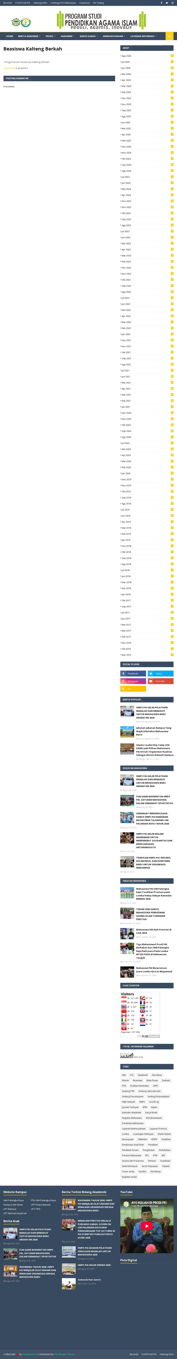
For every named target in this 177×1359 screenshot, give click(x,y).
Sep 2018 (147, 558)
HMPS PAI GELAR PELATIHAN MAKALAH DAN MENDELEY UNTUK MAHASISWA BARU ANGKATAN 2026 (152, 712)
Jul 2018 (147, 570)
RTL (147, 1155)
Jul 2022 (147, 297)
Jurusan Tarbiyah (130, 1107)
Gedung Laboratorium (150, 1091)
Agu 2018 (147, 564)
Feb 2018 (147, 588)
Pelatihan (166, 1139)
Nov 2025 (147, 104)
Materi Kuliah (164, 1134)
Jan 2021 (147, 406)
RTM (155, 1155)
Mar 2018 (147, 582)
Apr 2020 (147, 455)
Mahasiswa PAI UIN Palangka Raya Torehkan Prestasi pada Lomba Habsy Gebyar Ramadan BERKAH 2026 (154, 894)
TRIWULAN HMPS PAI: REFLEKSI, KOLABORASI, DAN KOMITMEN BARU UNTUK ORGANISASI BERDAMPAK (153, 862)
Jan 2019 (147, 539)
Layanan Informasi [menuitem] (142, 36)
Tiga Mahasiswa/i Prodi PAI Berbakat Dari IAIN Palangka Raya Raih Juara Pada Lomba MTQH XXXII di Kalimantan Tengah (152, 951)
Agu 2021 (147, 364)
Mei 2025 (147, 128)
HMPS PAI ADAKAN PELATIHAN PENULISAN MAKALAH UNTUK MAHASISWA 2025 (95, 1251)
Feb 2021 (147, 400)
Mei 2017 (147, 624)
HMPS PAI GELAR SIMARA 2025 (94, 1265)
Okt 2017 (147, 600)
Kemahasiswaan (154, 1117)
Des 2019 (147, 479)
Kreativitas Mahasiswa (132, 1123)
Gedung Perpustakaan (158, 1096)
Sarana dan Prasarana (133, 1160)
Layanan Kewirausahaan (134, 1128)
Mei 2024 (147, 189)
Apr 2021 (147, 388)
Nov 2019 (147, 485)
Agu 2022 (147, 291)
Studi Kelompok (129, 1166)
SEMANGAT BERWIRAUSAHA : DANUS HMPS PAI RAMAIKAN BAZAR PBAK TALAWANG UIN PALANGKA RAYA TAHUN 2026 (152, 818)
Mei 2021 (147, 382)
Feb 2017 (147, 636)
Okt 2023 (147, 213)
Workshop (156, 1171)
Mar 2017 (147, 630)
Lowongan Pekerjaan (143, 1134)
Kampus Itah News (13, 1204)
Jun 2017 (147, 618)
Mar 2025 (147, 140)
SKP (163, 1155)
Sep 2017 (147, 606)
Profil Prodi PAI (22, 2)
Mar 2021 (147, 394)
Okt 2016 (147, 648)
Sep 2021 (147, 358)
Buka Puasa (152, 1080)
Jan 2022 (147, 334)
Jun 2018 (147, 576)
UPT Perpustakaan (41, 1204)
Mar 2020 (147, 461)
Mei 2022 (147, 310)
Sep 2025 (147, 110)
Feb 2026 (147, 92)
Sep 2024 (147, 164)
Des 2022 (147, 267)
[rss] (133, 689)
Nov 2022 (147, 273)
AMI (124, 1075)
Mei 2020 (147, 449)
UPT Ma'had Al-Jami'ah (15, 1213)
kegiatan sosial (129, 1176)
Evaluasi (166, 1080)
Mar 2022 (147, 322)
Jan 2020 (147, 473)
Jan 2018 (147, 594)
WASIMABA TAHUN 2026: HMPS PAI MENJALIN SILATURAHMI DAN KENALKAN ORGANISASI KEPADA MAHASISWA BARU (37, 1272)
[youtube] (161, 681)
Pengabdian (149, 1150)
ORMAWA (142, 1139)
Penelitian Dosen (130, 1150)
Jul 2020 (147, 443)
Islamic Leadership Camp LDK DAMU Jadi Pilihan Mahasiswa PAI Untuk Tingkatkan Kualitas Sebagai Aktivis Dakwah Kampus (155, 750)
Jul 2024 (147, 176)
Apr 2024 (147, 195)
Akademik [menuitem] (66, 36)
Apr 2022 (147, 316)
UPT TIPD (35, 1208)
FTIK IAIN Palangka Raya (43, 1200)
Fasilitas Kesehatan (139, 1085)
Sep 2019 (147, 497)
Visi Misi (142, 1171)
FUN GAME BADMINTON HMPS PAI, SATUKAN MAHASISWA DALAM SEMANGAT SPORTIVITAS (154, 800)
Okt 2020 (147, 424)
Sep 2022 (147, 285)
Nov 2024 (147, 152)
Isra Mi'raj (154, 1101)
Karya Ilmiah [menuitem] (88, 36)
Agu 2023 (147, 225)
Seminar (152, 1160)
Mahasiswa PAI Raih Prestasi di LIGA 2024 (153, 931)
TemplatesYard (29, 1354)
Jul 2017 (147, 612)
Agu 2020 (147, 437)
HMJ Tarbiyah (128, 1101)
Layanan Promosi (158, 1128)
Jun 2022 (147, 303)
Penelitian (153, 1144)
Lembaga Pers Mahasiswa (63, 2)
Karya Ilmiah (151, 1112)
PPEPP (154, 1139)
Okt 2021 (147, 352)
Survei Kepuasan (150, 1166)
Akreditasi (157, 1075)
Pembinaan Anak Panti (133, 1144)
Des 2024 (147, 146)
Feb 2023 (147, 261)
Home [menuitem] (9, 36)
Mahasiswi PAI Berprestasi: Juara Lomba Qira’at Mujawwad (154, 969)
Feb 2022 (147, 328)
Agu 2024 (147, 170)
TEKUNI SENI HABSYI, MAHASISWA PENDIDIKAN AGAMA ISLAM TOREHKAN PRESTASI (150, 914)
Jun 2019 (147, 515)
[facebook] (161, 3)
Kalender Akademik (131, 1112)
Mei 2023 (147, 243)
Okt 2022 (147, 279)
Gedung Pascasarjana (132, 1096)
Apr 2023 (147, 249)
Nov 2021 (147, 346)
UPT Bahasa (9, 1208)
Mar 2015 (147, 654)
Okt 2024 (147, 158)
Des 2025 (147, 98)
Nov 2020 (147, 418)
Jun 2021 (147, 376)
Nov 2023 (147, 207)
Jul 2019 (147, 509)
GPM (155, 1085)
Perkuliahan (164, 1150)
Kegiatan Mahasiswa (132, 1117)
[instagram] (172, 3)
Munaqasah (127, 1139)
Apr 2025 (147, 134)
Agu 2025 (147, 116)
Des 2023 (147, 201)
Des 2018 (147, 546)
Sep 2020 (147, 431)
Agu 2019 (147, 503)
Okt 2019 (147, 491)
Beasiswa (137, 1080)
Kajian (154, 1107)
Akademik (143, 1075)
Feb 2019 (147, 533)
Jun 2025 (147, 122)
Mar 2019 (147, 527)
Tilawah (166, 1166)
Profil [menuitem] (49, 36)
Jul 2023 (147, 231)
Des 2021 (147, 340)
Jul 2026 (147, 61)
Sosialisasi (165, 1160)
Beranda (7, 2)
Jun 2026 (147, 67)
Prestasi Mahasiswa (131, 1155)
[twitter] (167, 3)
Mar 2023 (147, 255)
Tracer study (128, 1171)
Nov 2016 (147, 642)
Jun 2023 (147, 237)
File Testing (98, 2)
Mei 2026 (147, 74)
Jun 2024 (147, 182)
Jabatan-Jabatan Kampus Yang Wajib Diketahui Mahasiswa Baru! (153, 731)
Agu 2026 (147, 55)
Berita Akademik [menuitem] (28, 36)
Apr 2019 (147, 521)
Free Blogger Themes (64, 1354)
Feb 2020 (147, 467)
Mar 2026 (147, 86)
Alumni (125, 1080)
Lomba (125, 1134)
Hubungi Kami (40, 2)
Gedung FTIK (128, 1091)
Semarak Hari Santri (89, 1279)
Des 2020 (147, 412)
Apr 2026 (147, 80)
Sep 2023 (147, 219)
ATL (132, 1075)
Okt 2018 (147, 552)
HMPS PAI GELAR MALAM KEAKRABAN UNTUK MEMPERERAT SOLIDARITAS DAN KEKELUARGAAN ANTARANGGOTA (154, 840)
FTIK (124, 1085)
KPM (145, 1107)
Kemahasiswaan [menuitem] (113, 36)
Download (84, 2)
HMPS (142, 1101)
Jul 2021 (147, 370)
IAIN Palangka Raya (13, 1200)
